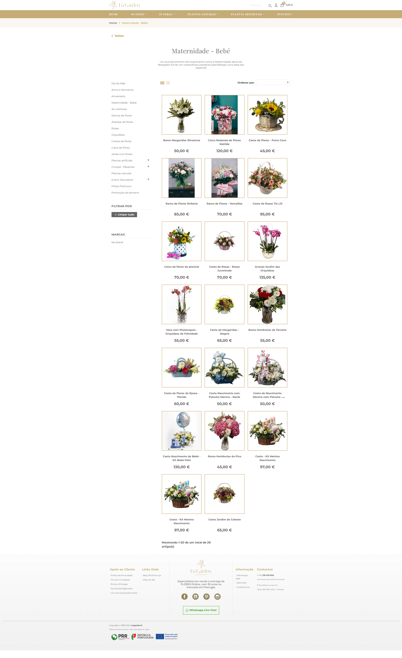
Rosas (115, 128)
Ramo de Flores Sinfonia (182, 203)
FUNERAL (165, 14)
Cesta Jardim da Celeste (224, 519)
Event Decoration (122, 179)
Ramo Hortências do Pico (224, 456)
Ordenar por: (246, 82)
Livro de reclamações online (124, 593)
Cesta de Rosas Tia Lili (267, 203)
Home (113, 14)
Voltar (119, 36)
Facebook (184, 596)
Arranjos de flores (122, 122)
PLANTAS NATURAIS (202, 14)
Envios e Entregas (119, 584)
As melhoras (119, 109)
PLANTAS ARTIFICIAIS (246, 14)
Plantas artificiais (121, 160)
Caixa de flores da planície (181, 266)
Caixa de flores (120, 147)
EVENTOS (284, 14)
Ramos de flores (121, 115)
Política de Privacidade (121, 575)
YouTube (195, 596)
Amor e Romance (122, 89)
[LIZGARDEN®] (124, 5)
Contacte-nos (243, 587)
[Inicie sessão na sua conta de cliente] (276, 5)
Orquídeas (118, 134)
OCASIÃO (137, 14)
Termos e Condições (120, 580)
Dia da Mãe (118, 83)
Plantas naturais (121, 173)
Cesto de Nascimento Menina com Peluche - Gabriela (267, 397)
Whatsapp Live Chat (203, 610)
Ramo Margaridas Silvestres (181, 140)
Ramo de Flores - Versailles (224, 203)
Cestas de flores (121, 141)
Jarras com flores (121, 154)
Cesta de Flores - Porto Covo (267, 140)
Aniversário (118, 96)
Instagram (217, 596)
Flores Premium (121, 186)
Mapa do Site (149, 580)
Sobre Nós (241, 583)
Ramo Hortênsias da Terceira (267, 329)
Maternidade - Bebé (124, 102)
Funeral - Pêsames (123, 166)
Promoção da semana (125, 192)
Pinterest (206, 596)
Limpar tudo (124, 214)
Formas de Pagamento (122, 588)
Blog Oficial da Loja (152, 575)
